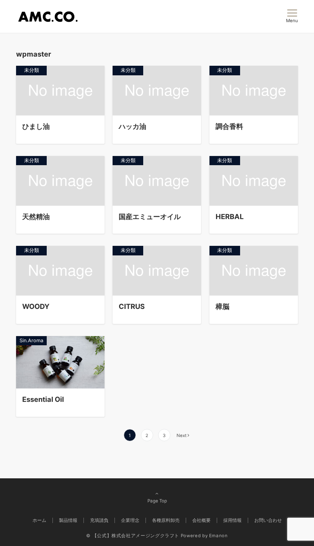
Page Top (157, 501)
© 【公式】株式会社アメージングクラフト (132, 535)
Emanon (218, 535)
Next (181, 435)
